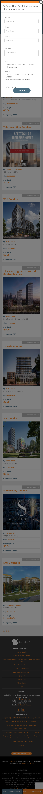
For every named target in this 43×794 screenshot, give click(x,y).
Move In (7, 71)
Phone (7, 27)
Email (7, 36)
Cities (6, 62)
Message (8, 48)
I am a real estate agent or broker (18, 79)
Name (7, 17)
